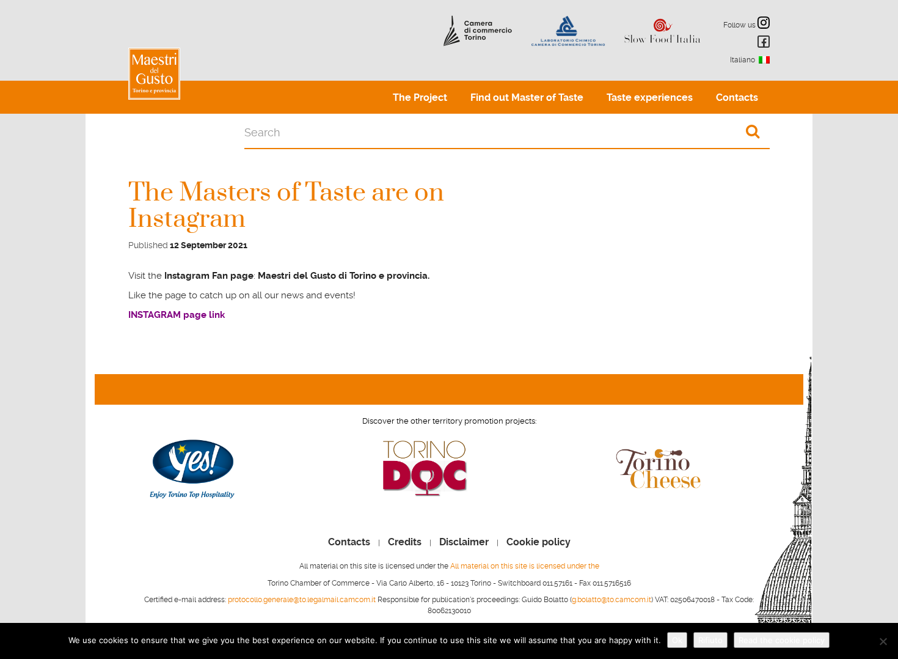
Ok (677, 640)
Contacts (737, 97)
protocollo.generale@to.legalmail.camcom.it (302, 599)
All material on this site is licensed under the (524, 566)
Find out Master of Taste (526, 97)
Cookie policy (538, 542)
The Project (420, 97)
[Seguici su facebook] (762, 44)
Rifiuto (710, 640)
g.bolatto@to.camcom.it (611, 599)
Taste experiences (650, 97)
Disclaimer (464, 542)
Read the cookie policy (782, 640)
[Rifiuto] (883, 641)
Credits (405, 542)
